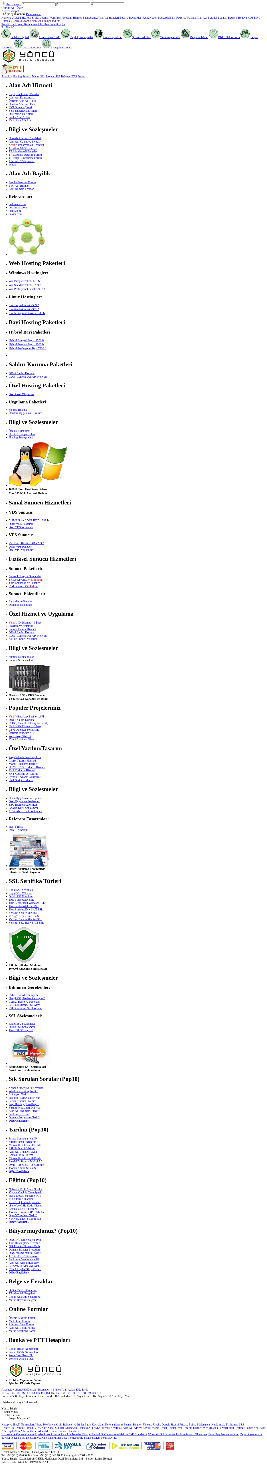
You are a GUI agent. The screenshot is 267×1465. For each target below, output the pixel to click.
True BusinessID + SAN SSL (26, 909)
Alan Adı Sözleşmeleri (22, 161)
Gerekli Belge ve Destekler (24, 1001)
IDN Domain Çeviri (20, 107)
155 (68, 1392)
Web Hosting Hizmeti (215, 1427)
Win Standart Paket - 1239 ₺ (25, 285)
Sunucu (27, 76)
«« (2, 1392)
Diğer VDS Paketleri (21, 523)
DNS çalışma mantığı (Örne (25, 1252)
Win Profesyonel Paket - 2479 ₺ (27, 289)
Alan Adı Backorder (25, 1431)
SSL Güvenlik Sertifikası (108, 1427)
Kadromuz (232, 1424)
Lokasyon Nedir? (19, 1094)
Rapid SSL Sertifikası (21, 889)
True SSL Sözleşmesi (21, 1030)
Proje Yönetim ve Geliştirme (25, 757)
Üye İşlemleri (13, 4)
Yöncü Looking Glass (21, 739)
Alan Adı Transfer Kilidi (74, 1434)
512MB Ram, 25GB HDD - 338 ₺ (29, 520)
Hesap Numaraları (61, 47)
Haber (40, 24)
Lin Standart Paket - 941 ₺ (24, 309)
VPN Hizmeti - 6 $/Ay (25, 622)
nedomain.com (17, 204)
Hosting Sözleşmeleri (21, 437)
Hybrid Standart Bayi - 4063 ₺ (26, 344)
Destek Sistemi (170, 1424)
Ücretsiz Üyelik (152, 1424)
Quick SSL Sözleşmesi (22, 1026)
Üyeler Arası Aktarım (47, 1434)
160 (94, 1392)
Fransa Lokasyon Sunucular (25, 576)
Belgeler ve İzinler (73, 1424)
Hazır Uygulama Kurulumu (223, 1434)
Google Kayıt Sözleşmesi (23, 807)
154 (63, 1392)
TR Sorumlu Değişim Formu (25, 154)
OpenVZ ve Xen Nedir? (23, 1215)
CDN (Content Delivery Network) (28, 376)
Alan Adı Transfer (48, 1431)
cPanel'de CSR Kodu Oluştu (25, 1205)
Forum (81, 76)
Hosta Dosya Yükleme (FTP (25, 1195)
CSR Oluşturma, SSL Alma (24, 1004)
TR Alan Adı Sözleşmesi (23, 148)
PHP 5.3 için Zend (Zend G (25, 1202)
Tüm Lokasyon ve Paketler (24, 582)
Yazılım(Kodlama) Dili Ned (25, 1107)
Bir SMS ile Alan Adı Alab (24, 1265)
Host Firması (16, 826)
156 (73, 1392)
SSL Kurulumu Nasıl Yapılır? (25, 1008)
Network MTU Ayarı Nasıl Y (26, 1189)
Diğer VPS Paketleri (20, 546)
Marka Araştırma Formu (22, 1330)
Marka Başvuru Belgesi (22, 1300)
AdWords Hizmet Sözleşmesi (25, 811)
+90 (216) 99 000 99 (13, 14)
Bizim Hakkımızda (229, 37)
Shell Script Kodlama (21, 780)
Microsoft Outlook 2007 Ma (25, 1145)
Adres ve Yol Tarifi (49, 37)
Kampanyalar (33, 14)
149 (38, 1392)
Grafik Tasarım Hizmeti (22, 760)
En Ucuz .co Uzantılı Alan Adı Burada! (194, 17)
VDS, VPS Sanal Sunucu (49, 1427)
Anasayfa (6, 1389)
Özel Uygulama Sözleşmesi (24, 801)
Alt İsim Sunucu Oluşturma (191, 1434)
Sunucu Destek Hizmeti (22, 629)
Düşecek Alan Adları (21, 113)
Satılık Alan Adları (19, 117)
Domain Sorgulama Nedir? (24, 1117)
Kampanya (30, 24)
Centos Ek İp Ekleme (21, 1154)
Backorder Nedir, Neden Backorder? (150, 17)
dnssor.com (15, 214)
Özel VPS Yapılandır (21, 549)
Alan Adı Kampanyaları (22, 97)
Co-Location (23, 586)
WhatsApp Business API (26, 716)
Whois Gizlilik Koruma (161, 1434)
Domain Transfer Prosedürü (25, 1249)
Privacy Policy (187, 1424)
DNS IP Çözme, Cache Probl (25, 1239)
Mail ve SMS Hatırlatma (133, 1434)
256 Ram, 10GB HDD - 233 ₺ (26, 543)
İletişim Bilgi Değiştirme (25, 1437)
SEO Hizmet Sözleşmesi (23, 804)
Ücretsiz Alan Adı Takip (23, 100)
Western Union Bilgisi (21, 1358)
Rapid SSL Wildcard (20, 893)
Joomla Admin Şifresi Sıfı (23, 1168)
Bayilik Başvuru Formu (22, 182)
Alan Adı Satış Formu (21, 1324)
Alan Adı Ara (20, 120)
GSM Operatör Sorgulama (24, 729)
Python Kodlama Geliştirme (25, 776)
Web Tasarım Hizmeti (189, 1427)
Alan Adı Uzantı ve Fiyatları (25, 141)
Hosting (17, 76)
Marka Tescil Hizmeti (164, 1427)
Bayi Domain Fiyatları (21, 188)
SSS (57, 76)
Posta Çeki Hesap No (21, 1355)
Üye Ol (21, 7)
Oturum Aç (7, 7)
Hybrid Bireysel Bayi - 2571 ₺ (26, 340)
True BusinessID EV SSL (24, 906)
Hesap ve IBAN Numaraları (17, 1424)
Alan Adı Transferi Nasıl (23, 1151)
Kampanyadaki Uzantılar (26, 144)
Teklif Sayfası (109, 1437)
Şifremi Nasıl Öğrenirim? (23, 1141)
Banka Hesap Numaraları (23, 1348)
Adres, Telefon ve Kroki (48, 1424)
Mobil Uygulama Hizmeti (23, 763)
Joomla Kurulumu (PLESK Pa (26, 1212)
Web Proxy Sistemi (20, 736)
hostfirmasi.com (18, 207)
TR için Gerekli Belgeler (23, 151)
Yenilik (54, 24)
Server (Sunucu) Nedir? (22, 1101)
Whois (12, 164)
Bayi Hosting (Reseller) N (24, 1104)
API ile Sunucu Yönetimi (23, 638)
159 (88, 1392)
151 (48, 1392)
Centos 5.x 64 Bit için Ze (23, 1208)
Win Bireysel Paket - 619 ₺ (24, 281)
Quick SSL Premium (21, 896)
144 (12, 1392)
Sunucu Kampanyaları (21, 656)
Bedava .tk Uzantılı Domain (17, 1427)
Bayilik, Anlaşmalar (81, 37)
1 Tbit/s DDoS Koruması (23, 1256)
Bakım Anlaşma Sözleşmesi (25, 1296)
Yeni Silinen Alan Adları (23, 110)
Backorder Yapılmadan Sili (24, 1259)
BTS (74, 76)
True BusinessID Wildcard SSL (27, 902)
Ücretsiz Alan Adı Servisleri (25, 138)
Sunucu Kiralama (69, 1431)
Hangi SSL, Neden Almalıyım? (27, 998)
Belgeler (66, 76)
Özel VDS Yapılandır (21, 527)
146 (22, 1392)
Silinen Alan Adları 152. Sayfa (70, 1389)
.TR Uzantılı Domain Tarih (24, 1246)
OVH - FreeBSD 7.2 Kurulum (26, 1164)
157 (78, 1392)
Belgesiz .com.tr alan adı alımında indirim (36, 20)
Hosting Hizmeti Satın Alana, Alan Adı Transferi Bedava (95, 17)
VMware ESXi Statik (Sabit (25, 1218)
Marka (35, 76)
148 (33, 1392)
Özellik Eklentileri (19, 430)
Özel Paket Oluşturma (21, 394)
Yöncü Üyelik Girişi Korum (25, 1269)
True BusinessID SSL (21, 899)
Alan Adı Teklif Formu (22, 1327)
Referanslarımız (32, 47)
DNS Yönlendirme (50, 1437)
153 (58, 1392)
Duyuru (19, 24)
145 (17, 1392)
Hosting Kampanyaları (22, 434)
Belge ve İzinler (199, 37)
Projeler (50, 76)
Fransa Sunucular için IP (23, 1138)
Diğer (61, 24)
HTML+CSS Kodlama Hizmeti (27, 767)
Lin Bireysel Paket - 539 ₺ (24, 305)
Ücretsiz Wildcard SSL (22, 732)
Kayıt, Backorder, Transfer (24, 94)
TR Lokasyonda (26, 579)
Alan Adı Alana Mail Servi (24, 1262)
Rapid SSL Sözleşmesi (22, 1023)
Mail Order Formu (19, 1321)
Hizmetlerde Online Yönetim (18, 1434)
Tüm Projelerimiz (170, 37)
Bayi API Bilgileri (19, 185)
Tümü (4, 24)
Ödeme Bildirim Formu (22, 1317)
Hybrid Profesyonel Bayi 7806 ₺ (27, 348)
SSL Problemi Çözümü (22, 1148)
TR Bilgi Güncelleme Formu (25, 157)
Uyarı (47, 24)
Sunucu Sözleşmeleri (21, 660)
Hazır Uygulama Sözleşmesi (25, 798)
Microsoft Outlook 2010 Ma (25, 1158)
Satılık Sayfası (92, 1437)
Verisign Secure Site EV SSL (25, 916)
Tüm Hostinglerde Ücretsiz (24, 1243)
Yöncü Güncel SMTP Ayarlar (26, 1087)
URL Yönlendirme (72, 1437)
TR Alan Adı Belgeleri (22, 1293)
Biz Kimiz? (8, 27)
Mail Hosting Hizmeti (240, 1427)
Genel (11, 24)
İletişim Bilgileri (20, 37)
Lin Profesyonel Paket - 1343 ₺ (27, 313)
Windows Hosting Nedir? (23, 1091)
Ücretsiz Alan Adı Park (22, 104)
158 (83, 1392)
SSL (42, 76)
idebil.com (15, 210)
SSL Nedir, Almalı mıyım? (24, 995)
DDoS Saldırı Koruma (22, 373)
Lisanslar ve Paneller (21, 601)
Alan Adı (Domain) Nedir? (24, 1110)
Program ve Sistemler (21, 625)
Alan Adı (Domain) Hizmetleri (32, 1389)
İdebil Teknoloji (18, 829)
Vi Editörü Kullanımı (21, 1198)
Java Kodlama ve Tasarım (23, 773)
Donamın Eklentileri (20, 604)
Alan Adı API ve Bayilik (137, 1427)
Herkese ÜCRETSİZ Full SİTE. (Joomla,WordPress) (31, 17)
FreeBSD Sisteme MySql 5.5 (25, 1161)
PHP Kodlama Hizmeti (22, 770)
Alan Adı (6, 76)
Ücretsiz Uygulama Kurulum (25, 413)
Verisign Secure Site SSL (23, 912)
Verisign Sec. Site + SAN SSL (26, 922)
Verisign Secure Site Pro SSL (25, 919)
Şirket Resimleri (141, 37)
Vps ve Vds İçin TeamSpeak (25, 1192)
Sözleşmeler (204, 1424)
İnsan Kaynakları (112, 37)
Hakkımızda (218, 1424)
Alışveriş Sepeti (10, 11)
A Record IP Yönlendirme (104, 1434)
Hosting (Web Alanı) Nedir (24, 1097)
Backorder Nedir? (19, 1114)
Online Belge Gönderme (23, 1290)
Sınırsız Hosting (18, 409)
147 (27, 1392)
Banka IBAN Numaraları (23, 1352)
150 (43, 1392)
